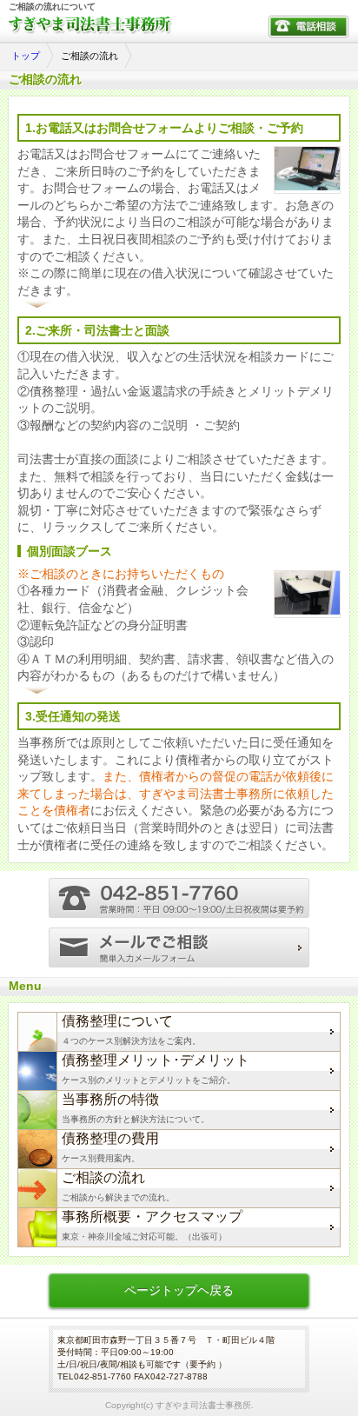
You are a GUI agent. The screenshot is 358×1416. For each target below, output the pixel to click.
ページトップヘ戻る (179, 1290)
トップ (25, 55)
